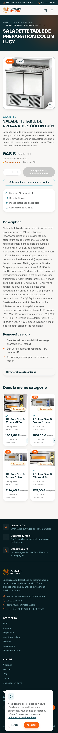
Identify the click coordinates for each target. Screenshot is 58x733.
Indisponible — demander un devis (39, 172)
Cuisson (7, 628)
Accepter (31, 725)
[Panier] (45, 10)
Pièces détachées (12, 650)
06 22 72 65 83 (48, 3)
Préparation (8, 632)
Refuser (15, 725)
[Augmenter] (17, 172)
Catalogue (17, 22)
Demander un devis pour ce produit (31, 182)
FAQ (5, 674)
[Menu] (52, 10)
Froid (5, 623)
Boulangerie (9, 646)
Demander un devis (12, 683)
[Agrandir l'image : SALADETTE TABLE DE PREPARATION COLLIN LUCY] (29, 83)
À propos (7, 665)
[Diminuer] (6, 172)
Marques (7, 669)
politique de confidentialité (22, 717)
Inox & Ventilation (11, 637)
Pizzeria (28, 22)
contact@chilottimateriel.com (21, 605)
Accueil (6, 22)
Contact (7, 678)
